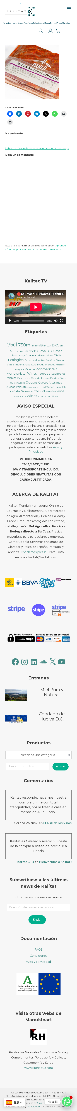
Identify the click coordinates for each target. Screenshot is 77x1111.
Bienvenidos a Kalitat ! (55, 862)
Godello (10, 365)
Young (41, 396)
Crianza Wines (45, 355)
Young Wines (51, 396)
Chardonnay (18, 355)
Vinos (60, 391)
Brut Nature (16, 351)
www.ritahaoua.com (38, 1068)
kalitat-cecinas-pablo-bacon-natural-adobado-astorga (37, 148)
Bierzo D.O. (49, 345)
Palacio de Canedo (28, 378)
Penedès (45, 378)
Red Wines (47, 387)
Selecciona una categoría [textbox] (37, 755)
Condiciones (38, 955)
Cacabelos (30, 351)
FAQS (38, 949)
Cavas (57, 351)
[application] (35, 307)
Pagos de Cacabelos (51, 373)
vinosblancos (20, 396)
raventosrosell (33, 387)
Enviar (37, 919)
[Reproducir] (10, 320)
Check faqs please (34, 552)
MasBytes (42, 1103)
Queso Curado (17, 382)
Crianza (30, 355)
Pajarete (11, 378)
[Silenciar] (56, 320)
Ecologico (16, 360)
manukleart (33, 1106)
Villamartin (49, 391)
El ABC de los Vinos (57, 823)
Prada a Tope (58, 378)
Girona (60, 360)
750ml (25, 345)
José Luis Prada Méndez (40, 364)
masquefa (19, 369)
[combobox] (38, 755)
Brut (62, 345)
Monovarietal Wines (21, 373)
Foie (43, 360)
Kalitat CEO (25, 862)
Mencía (30, 369)
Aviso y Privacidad (38, 961)
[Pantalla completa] (61, 320)
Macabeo (60, 365)
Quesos (32, 382)
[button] (13, 583)
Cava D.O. (45, 351)
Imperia (19, 364)
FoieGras (50, 360)
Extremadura (32, 360)
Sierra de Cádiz (31, 391)
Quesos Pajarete (16, 387)
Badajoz (36, 346)
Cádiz (57, 355)
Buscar (60, 766)
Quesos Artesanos (50, 382)
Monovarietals (46, 369)
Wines (32, 396)
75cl (12, 344)
